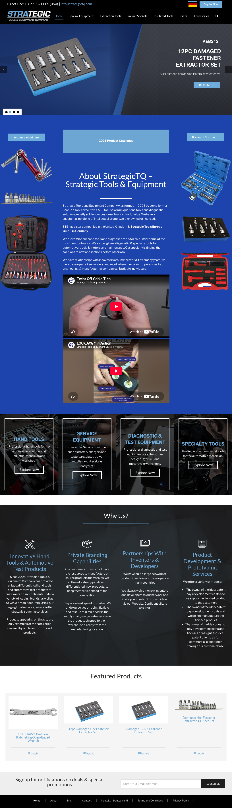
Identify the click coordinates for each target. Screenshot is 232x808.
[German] (192, 4)
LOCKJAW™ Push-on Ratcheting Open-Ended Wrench (61, 761)
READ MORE (206, 84)
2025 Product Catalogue (116, 140)
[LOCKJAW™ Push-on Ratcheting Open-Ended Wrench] (61, 726)
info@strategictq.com (76, 4)
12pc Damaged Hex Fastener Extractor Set (171, 752)
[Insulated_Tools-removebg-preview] (205, 254)
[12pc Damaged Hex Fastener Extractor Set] (171, 721)
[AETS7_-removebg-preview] (205, 214)
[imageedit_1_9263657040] (26, 190)
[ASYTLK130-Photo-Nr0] (26, 215)
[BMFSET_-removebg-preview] (205, 148)
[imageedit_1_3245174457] (26, 147)
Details (62, 780)
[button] (217, 16)
